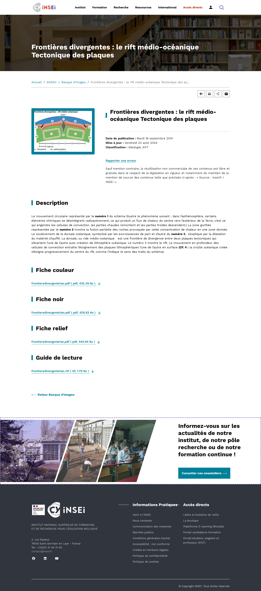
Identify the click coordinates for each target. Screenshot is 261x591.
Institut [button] (80, 7)
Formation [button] (99, 7)
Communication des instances (152, 526)
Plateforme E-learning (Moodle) (203, 526)
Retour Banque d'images (56, 394)
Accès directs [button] (192, 7)
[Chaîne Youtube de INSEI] (57, 558)
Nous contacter (142, 520)
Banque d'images (73, 82)
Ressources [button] (143, 7)
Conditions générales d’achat (151, 538)
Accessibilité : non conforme (151, 544)
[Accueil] (49, 7)
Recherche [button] (121, 7)
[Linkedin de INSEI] (45, 558)
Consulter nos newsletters (201, 473)
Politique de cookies (146, 561)
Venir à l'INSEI (142, 514)
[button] (221, 7)
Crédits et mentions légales (150, 550)
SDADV (52, 82)
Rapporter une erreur (121, 160)
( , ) (63, 283)
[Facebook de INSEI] (33, 558)
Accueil (36, 82)
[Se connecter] (210, 7)
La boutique (191, 520)
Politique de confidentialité (150, 555)
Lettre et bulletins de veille (201, 514)
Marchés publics (143, 532)
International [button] (167, 7)
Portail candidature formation (202, 532)
